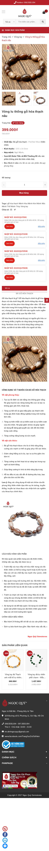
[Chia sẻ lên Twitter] (15, 210)
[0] (44, 12)
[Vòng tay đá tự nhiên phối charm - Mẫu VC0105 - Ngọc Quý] (36, 660)
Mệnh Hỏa (23, 203)
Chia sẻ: (5, 210)
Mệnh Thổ (6, 206)
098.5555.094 (29, 2)
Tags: (4, 203)
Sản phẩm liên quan (14, 645)
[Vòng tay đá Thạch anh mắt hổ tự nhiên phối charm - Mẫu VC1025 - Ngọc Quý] (12, 660)
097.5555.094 (23, 724)
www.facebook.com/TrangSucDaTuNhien (22, 736)
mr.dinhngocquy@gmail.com (17, 732)
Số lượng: (6, 178)
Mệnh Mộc (41, 203)
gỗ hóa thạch (12, 203)
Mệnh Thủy (15, 206)
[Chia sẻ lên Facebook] (11, 210)
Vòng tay (24, 206)
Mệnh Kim (32, 203)
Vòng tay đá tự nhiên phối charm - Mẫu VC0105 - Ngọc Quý (36, 677)
